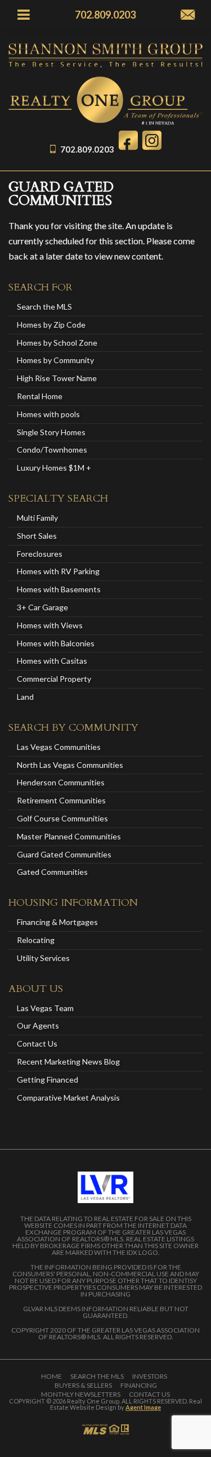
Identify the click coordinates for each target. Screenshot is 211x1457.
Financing (138, 1385)
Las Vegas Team (45, 1008)
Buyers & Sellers (83, 1385)
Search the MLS (44, 306)
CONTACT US (149, 1394)
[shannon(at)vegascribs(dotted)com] (188, 15)
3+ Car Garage (42, 607)
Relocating (36, 940)
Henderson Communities (61, 782)
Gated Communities (52, 872)
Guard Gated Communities (64, 854)
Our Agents (38, 1025)
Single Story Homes (51, 432)
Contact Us (37, 1043)
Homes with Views (50, 625)
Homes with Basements (59, 589)
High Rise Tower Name (57, 378)
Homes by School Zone (57, 342)
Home (51, 1376)
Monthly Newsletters (80, 1394)
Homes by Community (55, 360)
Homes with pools (48, 414)
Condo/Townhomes (52, 449)
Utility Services (43, 958)
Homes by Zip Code (51, 324)
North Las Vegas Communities (70, 765)
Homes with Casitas (52, 660)
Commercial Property (54, 678)
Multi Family (37, 517)
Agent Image (143, 1407)
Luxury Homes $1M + (54, 467)
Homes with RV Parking (58, 571)
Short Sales (37, 535)
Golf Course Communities (62, 818)
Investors (149, 1376)
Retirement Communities (61, 800)
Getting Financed (47, 1079)
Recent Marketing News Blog (68, 1061)
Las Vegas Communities (59, 747)
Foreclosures (39, 553)
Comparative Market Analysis (68, 1097)
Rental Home (39, 396)
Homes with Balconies (56, 643)
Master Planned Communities (69, 836)
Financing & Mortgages (57, 922)
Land (25, 696)
